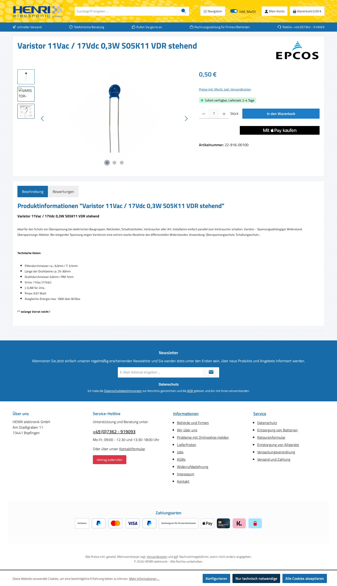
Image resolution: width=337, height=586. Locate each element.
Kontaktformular (132, 449)
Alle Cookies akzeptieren (304, 578)
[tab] (32, 191)
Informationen (186, 414)
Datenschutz (267, 422)
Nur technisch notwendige (256, 578)
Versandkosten (157, 556)
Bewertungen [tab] (63, 191)
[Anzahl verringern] (203, 114)
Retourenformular (271, 437)
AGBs (181, 459)
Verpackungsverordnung (276, 452)
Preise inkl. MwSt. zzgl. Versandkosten (225, 89)
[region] (103, 118)
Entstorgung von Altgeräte (278, 444)
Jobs (180, 452)
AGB (190, 390)
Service (259, 414)
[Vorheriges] (42, 118)
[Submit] (211, 372)
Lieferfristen (186, 444)
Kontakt (183, 481)
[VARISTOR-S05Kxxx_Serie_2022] (114, 118)
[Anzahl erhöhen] (224, 114)
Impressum (185, 474)
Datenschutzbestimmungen (123, 390)
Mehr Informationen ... (144, 578)
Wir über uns (187, 430)
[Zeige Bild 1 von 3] (107, 162)
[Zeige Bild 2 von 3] (114, 162)
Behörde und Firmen (193, 422)
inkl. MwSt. (243, 11)
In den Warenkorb (281, 113)
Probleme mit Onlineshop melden (203, 437)
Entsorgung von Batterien (277, 430)
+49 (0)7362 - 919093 (114, 431)
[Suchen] (183, 11)
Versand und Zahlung (273, 459)
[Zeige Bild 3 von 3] (122, 162)
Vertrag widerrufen (109, 459)
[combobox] (127, 11)
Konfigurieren (216, 578)
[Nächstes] (186, 118)
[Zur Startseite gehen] (38, 11)
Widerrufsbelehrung (192, 466)
